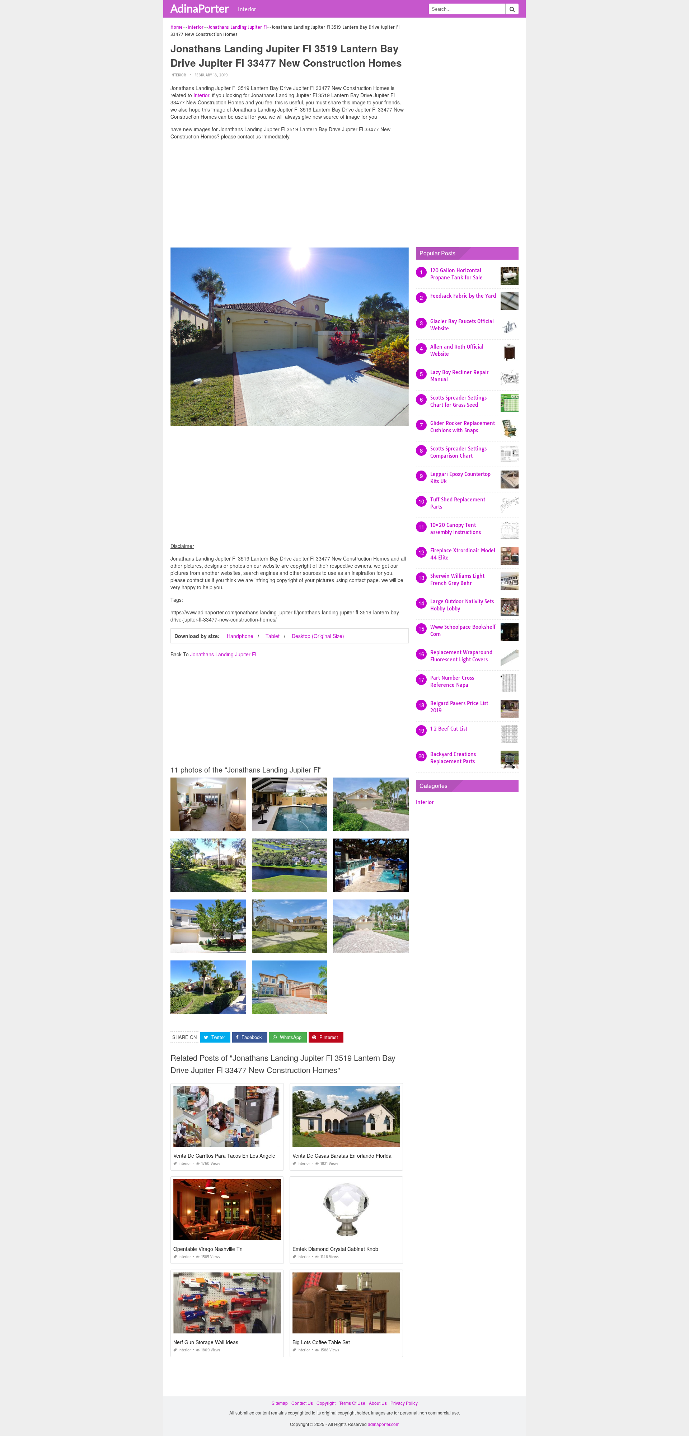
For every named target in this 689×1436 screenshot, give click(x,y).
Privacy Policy (404, 1403)
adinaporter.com (383, 1424)
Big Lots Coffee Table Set (321, 1342)
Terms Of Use (352, 1403)
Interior (247, 9)
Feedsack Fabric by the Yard (463, 296)
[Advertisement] (289, 195)
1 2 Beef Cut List (448, 729)
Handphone (240, 635)
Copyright (326, 1403)
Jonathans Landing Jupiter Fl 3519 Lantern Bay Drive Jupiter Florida (238, 1008)
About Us (378, 1403)
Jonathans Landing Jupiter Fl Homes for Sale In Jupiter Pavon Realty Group (327, 886)
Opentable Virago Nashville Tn (208, 1248)
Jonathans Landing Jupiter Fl (223, 654)
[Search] (512, 9)
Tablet (273, 635)
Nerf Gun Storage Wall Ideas (205, 1342)
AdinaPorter (199, 8)
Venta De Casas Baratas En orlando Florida (342, 1155)
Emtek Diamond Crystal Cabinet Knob (335, 1248)
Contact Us (302, 1403)
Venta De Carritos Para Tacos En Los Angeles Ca (229, 1155)
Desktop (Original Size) (318, 635)
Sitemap (280, 1403)
